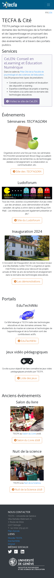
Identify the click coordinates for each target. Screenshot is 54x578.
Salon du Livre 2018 (28, 440)
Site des (28, 171)
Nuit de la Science (32, 483)
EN (50, 13)
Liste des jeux (28, 378)
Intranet (11, 544)
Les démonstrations (28, 281)
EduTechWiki (28, 340)
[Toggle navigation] (48, 4)
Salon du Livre (29, 433)
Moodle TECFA (15, 538)
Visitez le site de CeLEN (23, 101)
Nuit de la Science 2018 (28, 489)
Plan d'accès (14, 531)
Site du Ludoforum (28, 220)
